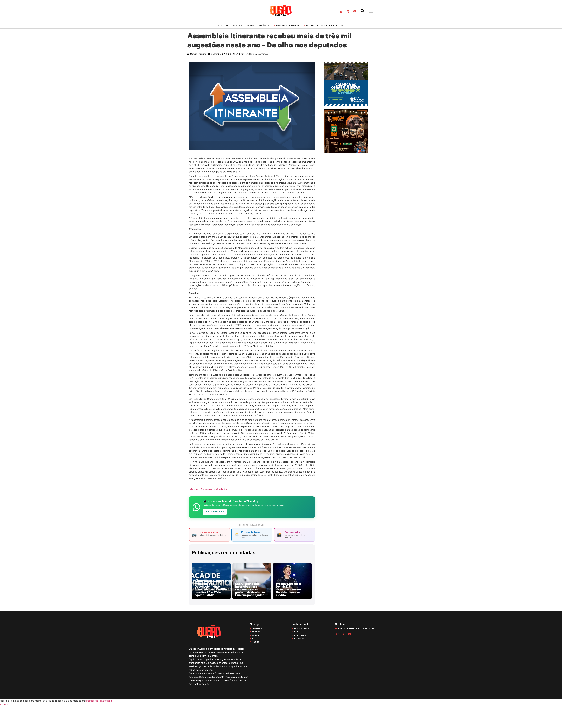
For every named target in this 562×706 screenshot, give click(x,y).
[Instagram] (341, 11)
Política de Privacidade (99, 700)
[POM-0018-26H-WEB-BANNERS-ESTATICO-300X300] (346, 104)
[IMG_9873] (346, 152)
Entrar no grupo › (215, 511)
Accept (4, 704)
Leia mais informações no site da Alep (208, 489)
